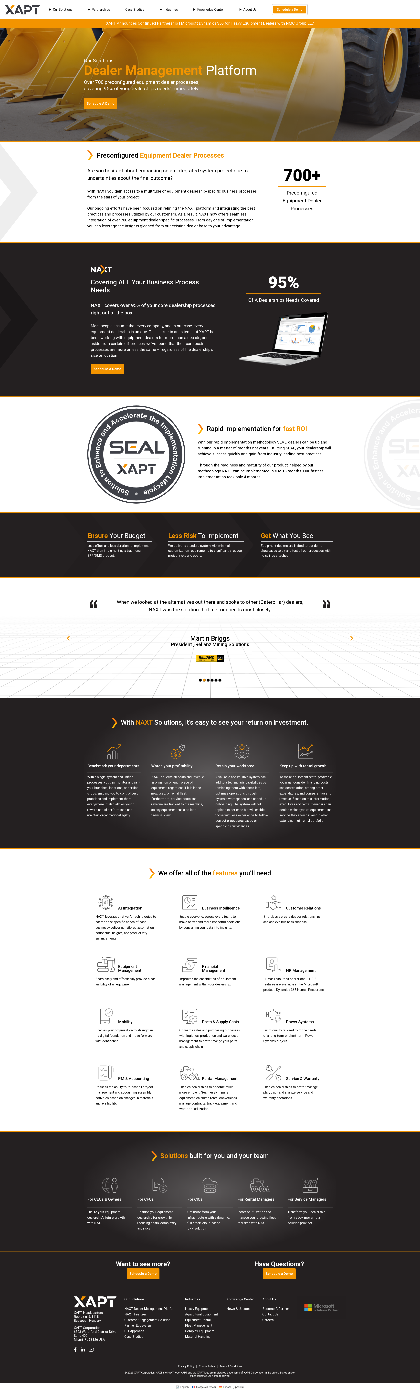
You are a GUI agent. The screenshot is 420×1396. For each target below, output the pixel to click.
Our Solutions (62, 9)
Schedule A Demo (101, 103)
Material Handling (197, 1337)
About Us (249, 9)
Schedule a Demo (290, 9)
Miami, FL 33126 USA (95, 1334)
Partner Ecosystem (138, 1325)
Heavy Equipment (197, 1309)
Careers (268, 1320)
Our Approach (134, 1331)
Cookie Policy (207, 1366)
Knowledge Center (210, 9)
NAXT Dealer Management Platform (150, 1309)
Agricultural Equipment (201, 1314)
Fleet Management (198, 1325)
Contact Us (270, 1314)
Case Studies (134, 9)
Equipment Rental (198, 1320)
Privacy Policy (186, 1366)
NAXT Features (135, 1314)
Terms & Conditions (231, 1366)
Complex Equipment (199, 1331)
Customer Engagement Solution (147, 1320)
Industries (171, 9)
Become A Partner (275, 1309)
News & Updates (239, 1309)
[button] (200, 680)
